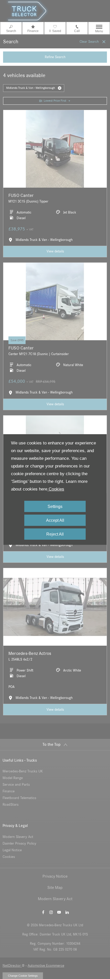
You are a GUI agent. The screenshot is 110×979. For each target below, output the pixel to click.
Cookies (55, 489)
